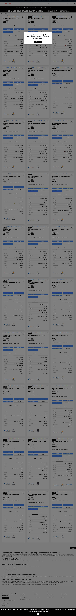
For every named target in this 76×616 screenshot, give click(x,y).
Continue (38, 41)
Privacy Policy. (45, 611)
